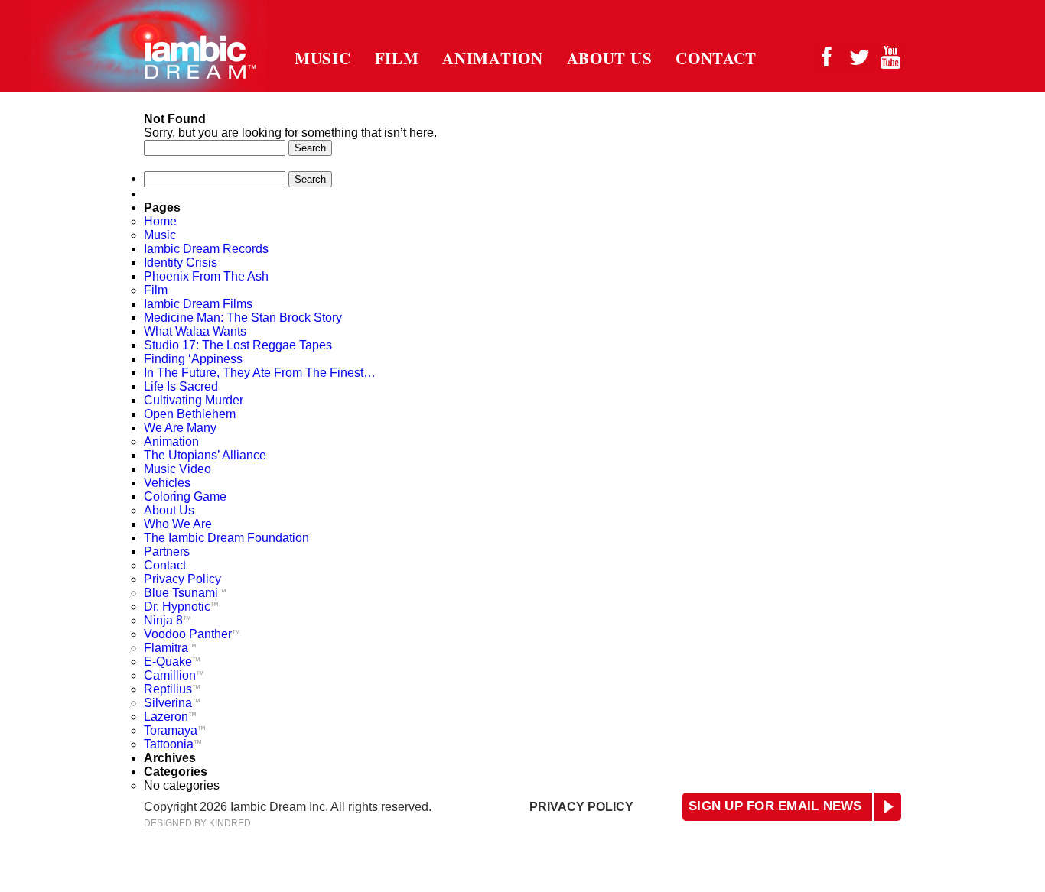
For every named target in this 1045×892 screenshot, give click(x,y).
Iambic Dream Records (206, 248)
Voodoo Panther (192, 634)
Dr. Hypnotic (181, 606)
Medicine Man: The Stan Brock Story (243, 317)
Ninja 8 (167, 620)
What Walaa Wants (195, 331)
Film (397, 58)
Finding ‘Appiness (193, 358)
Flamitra (170, 647)
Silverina (172, 702)
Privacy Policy (182, 579)
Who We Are (178, 523)
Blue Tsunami (185, 592)
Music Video (177, 468)
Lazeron (170, 716)
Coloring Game (185, 496)
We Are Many (180, 427)
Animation (492, 58)
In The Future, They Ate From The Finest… (260, 372)
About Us (610, 58)
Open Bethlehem (190, 413)
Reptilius (172, 689)
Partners (167, 551)
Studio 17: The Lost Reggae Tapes (238, 345)
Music (323, 58)
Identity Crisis (180, 262)
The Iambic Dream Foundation (226, 537)
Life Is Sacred (181, 386)
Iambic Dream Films (198, 303)
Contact (716, 58)
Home (160, 221)
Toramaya (175, 730)
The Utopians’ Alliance (208, 455)
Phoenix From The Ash (206, 276)
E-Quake (172, 661)
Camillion (174, 675)
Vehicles (167, 482)
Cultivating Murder (193, 400)
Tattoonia (173, 744)
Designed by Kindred (197, 823)
